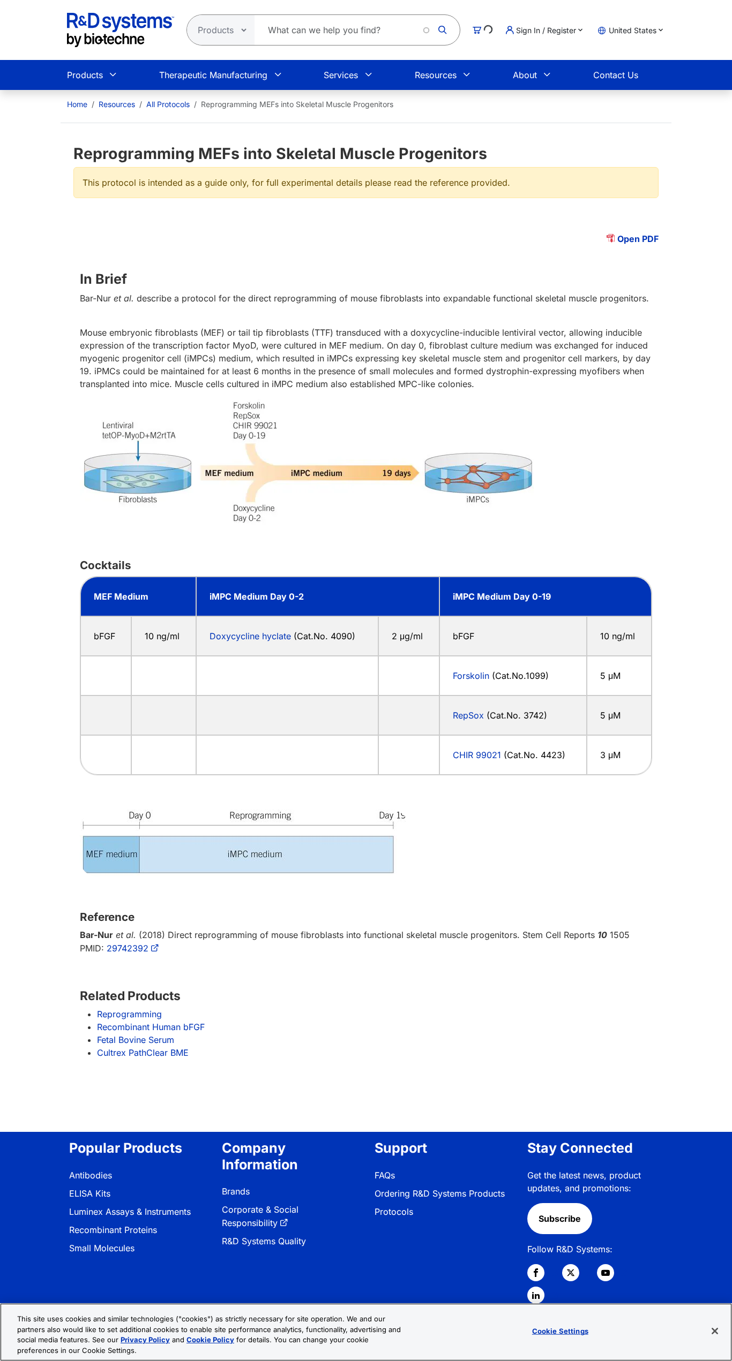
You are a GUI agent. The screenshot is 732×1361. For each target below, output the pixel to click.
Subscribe (560, 1218)
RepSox (468, 715)
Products (85, 75)
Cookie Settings (560, 1331)
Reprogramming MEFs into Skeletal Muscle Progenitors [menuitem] (297, 104)
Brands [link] (236, 1191)
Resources (436, 75)
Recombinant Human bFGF (151, 1027)
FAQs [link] (385, 1175)
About (525, 75)
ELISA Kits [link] (89, 1193)
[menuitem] (77, 104)
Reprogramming (129, 1014)
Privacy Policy (145, 1339)
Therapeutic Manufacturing (213, 75)
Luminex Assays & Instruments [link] (130, 1211)
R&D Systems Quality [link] (264, 1241)
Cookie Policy (210, 1339)
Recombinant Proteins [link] (113, 1229)
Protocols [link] (394, 1211)
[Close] (715, 1331)
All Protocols (168, 104)
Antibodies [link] (90, 1175)
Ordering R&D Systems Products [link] (440, 1193)
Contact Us (615, 75)
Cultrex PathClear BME (143, 1052)
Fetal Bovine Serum (135, 1039)
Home (77, 104)
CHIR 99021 (477, 755)
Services (341, 75)
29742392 (127, 948)
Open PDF (638, 238)
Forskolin (472, 675)
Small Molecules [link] (102, 1248)
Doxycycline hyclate (250, 636)
